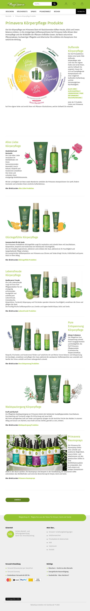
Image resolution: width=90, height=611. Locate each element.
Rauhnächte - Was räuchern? (59, 575)
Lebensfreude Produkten (27, 311)
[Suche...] (54, 4)
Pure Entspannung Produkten (29, 364)
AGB (50, 543)
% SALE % (81, 12)
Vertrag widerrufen (13, 599)
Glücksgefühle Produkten (27, 260)
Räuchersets (22, 12)
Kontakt (51, 550)
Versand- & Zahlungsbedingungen (60, 532)
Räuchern (10, 12)
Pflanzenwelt (45, 12)
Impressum (53, 546)
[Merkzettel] (74, 4)
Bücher (57, 12)
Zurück (17, 500)
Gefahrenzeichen (55, 535)
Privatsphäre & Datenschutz (58, 539)
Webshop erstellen (37, 605)
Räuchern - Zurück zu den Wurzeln (61, 568)
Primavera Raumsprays (27, 478)
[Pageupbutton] (84, 607)
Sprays (33, 12)
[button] (66, 4)
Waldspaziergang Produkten (28, 425)
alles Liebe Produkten (26, 188)
